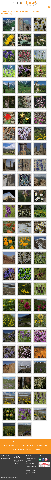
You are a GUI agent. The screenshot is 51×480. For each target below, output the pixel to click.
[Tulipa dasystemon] (24, 295)
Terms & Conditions (18, 460)
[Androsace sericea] (24, 263)
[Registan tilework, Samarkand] (40, 170)
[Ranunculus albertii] (9, 404)
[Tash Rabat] (9, 154)
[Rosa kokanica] (40, 139)
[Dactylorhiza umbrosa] (9, 217)
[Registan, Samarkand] (24, 30)
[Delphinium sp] (9, 77)
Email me (13, 7)
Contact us (16, 463)
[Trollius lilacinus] (40, 30)
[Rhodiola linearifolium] (9, 232)
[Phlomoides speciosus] (40, 326)
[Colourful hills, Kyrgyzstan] (9, 263)
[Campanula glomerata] (9, 61)
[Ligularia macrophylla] (40, 217)
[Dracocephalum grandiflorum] (24, 279)
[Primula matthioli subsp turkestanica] (24, 419)
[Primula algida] (40, 373)
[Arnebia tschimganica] (9, 310)
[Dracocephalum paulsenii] (24, 435)
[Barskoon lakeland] (24, 373)
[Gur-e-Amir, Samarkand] (24, 154)
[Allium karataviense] (24, 45)
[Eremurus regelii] (9, 92)
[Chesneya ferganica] (24, 61)
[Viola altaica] (9, 279)
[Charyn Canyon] (40, 357)
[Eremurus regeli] (24, 92)
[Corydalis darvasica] (24, 108)
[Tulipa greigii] (9, 123)
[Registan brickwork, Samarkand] (24, 170)
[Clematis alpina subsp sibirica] (24, 388)
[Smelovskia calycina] (9, 295)
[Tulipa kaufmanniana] (24, 123)
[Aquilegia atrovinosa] (40, 279)
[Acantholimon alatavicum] (24, 357)
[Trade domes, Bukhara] (9, 201)
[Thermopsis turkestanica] (9, 435)
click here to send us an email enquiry (26, 449)
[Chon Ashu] (40, 248)
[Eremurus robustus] (40, 92)
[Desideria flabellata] (24, 139)
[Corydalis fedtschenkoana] (9, 139)
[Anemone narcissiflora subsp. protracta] (40, 45)
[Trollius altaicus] (24, 248)
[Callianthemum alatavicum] (40, 201)
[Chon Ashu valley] (24, 326)
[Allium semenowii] (9, 45)
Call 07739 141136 (5, 7)
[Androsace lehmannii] (24, 217)
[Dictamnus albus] (40, 108)
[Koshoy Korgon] (40, 186)
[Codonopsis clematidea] (40, 61)
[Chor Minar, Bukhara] (40, 154)
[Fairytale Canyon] (9, 373)
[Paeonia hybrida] (24, 310)
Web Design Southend (14, 477)
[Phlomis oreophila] (24, 341)
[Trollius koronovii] (9, 419)
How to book (16, 461)
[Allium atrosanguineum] (40, 295)
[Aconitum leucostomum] (40, 404)
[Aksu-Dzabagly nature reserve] (9, 30)
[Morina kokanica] (40, 77)
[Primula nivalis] (40, 123)
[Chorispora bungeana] (40, 341)
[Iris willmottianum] (24, 77)
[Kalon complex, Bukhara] (9, 170)
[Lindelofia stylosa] (40, 263)
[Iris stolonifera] (24, 201)
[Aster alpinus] (9, 341)
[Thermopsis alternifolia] (9, 326)
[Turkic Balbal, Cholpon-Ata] (9, 186)
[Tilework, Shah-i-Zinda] (24, 186)
